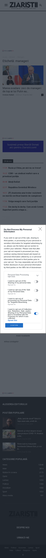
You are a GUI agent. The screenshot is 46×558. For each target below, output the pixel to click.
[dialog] (23, 279)
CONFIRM (14, 325)
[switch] (36, 281)
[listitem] (23, 275)
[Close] (41, 229)
